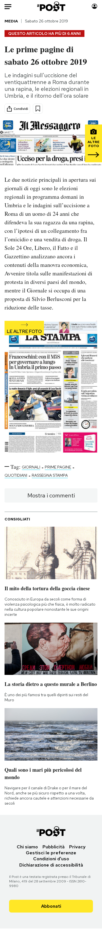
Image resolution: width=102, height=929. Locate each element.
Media (11, 21)
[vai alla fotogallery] (51, 387)
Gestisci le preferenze (51, 853)
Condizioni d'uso (51, 859)
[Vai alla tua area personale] (94, 6)
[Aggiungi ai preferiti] (37, 108)
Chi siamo (27, 847)
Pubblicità (53, 847)
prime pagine (58, 467)
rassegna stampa (50, 475)
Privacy (77, 847)
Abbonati (51, 906)
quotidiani (16, 475)
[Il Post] (51, 6)
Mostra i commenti (51, 495)
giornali (31, 467)
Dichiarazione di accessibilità (51, 865)
